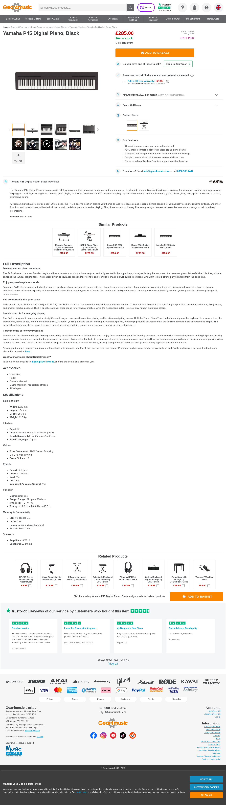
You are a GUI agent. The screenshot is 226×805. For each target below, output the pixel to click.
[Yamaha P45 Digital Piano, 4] (56, 81)
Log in (217, 717)
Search (130, 7)
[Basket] (206, 7)
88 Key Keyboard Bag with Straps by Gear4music (153, 579)
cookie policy (81, 792)
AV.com (40, 737)
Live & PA (176, 699)
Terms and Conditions (210, 741)
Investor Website (32, 731)
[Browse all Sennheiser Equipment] (17, 681)
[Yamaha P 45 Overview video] (61, 144)
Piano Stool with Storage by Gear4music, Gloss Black (179, 580)
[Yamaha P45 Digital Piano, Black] (32, 130)
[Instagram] (103, 737)
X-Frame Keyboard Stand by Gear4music (77, 578)
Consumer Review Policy (209, 750)
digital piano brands (42, 361)
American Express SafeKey (190, 690)
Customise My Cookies (206, 787)
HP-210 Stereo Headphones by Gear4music (26, 579)
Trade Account (213, 711)
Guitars (49, 699)
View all (113, 663)
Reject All (206, 779)
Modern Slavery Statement (208, 756)
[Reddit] (132, 737)
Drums (75, 699)
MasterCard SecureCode (156, 690)
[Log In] (194, 7)
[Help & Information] (182, 7)
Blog (218, 738)
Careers (216, 735)
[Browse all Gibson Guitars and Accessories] (126, 681)
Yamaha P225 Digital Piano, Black (165, 246)
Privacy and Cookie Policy (208, 747)
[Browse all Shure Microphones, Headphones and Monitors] (39, 681)
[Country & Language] (218, 7)
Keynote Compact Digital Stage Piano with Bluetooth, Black (64, 247)
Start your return (213, 729)
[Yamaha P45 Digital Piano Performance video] (47, 144)
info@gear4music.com (156, 171)
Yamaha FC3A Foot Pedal (204, 578)
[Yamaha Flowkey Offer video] (75, 144)
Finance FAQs (214, 744)
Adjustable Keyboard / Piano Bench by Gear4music (103, 579)
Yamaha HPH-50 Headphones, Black (128, 578)
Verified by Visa (173, 690)
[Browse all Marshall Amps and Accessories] (148, 681)
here (27, 351)
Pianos (100, 699)
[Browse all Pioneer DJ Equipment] (104, 681)
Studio (151, 699)
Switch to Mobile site (211, 759)
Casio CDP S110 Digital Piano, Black (115, 246)
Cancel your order (212, 726)
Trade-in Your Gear (176, 64)
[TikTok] (123, 737)
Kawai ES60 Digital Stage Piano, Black (140, 246)
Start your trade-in (212, 732)
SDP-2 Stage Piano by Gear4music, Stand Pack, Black (89, 247)
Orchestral (125, 699)
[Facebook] (93, 737)
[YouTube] (113, 737)
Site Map (216, 753)
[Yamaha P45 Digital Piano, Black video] (18, 144)
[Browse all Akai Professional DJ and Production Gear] (61, 681)
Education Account (212, 714)
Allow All (206, 795)
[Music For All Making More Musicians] (14, 751)
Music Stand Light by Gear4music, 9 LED (51, 578)
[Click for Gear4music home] (17, 7)
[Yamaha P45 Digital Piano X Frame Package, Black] (144, 125)
